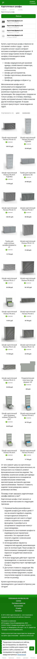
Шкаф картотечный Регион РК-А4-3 (27, 452)
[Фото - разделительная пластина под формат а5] (28, 366)
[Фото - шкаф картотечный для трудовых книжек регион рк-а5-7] (9, 401)
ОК (32, 648)
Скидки (18, 600)
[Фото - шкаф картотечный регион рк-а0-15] (9, 196)
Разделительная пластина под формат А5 (27, 380)
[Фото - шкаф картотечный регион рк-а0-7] (28, 196)
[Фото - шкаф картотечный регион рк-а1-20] (9, 333)
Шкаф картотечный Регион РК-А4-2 (9, 313)
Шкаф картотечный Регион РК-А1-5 (9, 379)
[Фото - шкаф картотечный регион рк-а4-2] (9, 300)
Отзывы (18, 608)
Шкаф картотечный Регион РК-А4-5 (27, 414)
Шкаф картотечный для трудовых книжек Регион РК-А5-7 (9, 416)
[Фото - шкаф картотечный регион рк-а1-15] (28, 229)
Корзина (32, 1)
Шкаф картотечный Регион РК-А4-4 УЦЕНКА (9, 175)
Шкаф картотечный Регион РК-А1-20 (9, 346)
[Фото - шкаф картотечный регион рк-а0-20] (28, 266)
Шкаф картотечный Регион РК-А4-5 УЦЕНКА (27, 139)
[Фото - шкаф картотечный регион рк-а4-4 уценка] (9, 161)
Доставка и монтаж (18, 603)
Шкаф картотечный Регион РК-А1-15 (27, 242)
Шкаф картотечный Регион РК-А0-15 (9, 209)
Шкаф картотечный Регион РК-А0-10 (9, 139)
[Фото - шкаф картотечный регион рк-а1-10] (28, 333)
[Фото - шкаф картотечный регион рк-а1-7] (9, 266)
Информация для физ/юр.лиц (18, 598)
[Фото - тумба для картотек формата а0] (28, 161)
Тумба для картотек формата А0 (27, 174)
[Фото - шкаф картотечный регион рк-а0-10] (9, 126)
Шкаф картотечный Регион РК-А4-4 (9, 452)
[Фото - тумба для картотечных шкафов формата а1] (9, 229)
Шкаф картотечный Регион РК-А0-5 (27, 313)
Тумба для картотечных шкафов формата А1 (9, 244)
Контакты (18, 610)
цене (17, 113)
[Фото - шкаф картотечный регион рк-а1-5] (9, 366)
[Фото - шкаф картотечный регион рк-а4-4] (9, 439)
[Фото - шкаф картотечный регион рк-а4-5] (28, 401)
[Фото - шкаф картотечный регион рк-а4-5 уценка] (28, 126)
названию (26, 113)
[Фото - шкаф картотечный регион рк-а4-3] (28, 439)
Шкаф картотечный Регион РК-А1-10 (27, 346)
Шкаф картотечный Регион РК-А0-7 (27, 209)
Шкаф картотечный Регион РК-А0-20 (27, 279)
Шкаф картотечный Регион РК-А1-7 (9, 279)
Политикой (21, 655)
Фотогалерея (18, 605)
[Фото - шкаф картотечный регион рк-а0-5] (28, 300)
